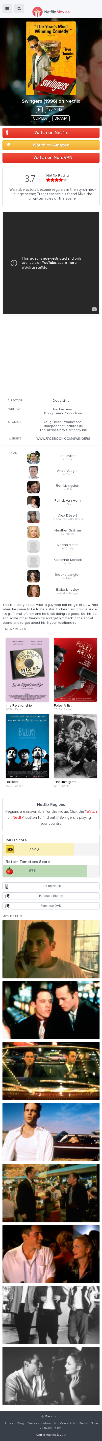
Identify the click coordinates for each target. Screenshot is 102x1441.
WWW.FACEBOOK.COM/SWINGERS (63, 438)
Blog (20, 1423)
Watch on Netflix (51, 133)
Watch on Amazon (51, 145)
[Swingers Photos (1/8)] (51, 949)
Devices (33, 1423)
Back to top (53, 1416)
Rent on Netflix (51, 886)
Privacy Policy (51, 1428)
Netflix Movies (46, 1435)
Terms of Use (88, 1423)
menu (7, 8)
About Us (49, 1423)
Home (9, 1423)
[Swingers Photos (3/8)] (51, 1071)
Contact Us (68, 1423)
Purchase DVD (51, 906)
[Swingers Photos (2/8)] (51, 1010)
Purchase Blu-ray (51, 896)
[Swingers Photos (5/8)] (51, 1193)
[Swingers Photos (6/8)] (51, 1254)
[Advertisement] (51, 359)
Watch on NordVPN (52, 157)
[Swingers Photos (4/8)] (51, 1132)
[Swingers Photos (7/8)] (51, 1315)
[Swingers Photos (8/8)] (51, 1376)
